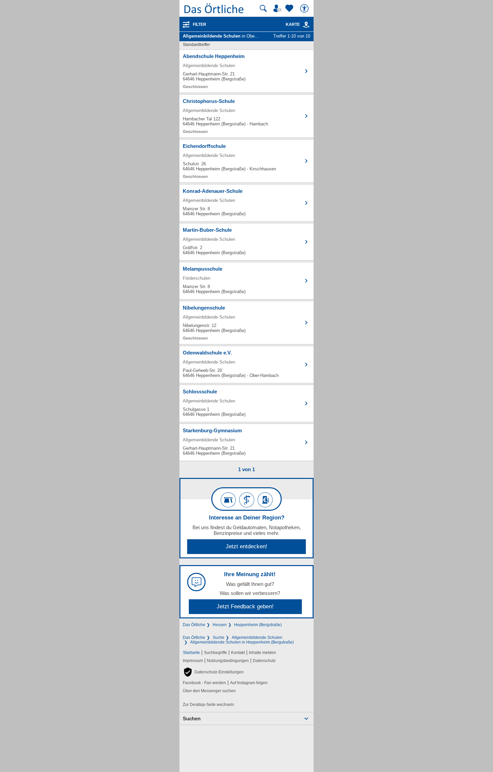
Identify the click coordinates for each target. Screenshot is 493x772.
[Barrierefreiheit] (305, 8)
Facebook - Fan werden (204, 682)
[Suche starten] (263, 8)
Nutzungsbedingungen (228, 660)
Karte (293, 24)
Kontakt (238, 652)
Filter (199, 24)
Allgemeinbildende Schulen (257, 637)
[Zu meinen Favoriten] (290, 8)
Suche (218, 637)
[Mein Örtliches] (278, 8)
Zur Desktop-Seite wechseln (208, 704)
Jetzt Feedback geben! (245, 606)
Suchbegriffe (215, 652)
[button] (213, 672)
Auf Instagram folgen (249, 682)
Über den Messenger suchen (209, 690)
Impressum (193, 660)
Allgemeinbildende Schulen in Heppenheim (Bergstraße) (242, 642)
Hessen (220, 624)
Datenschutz (264, 660)
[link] (306, 25)
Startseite (191, 652)
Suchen (192, 718)
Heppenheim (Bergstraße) (258, 624)
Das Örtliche (194, 624)
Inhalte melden (262, 652)
